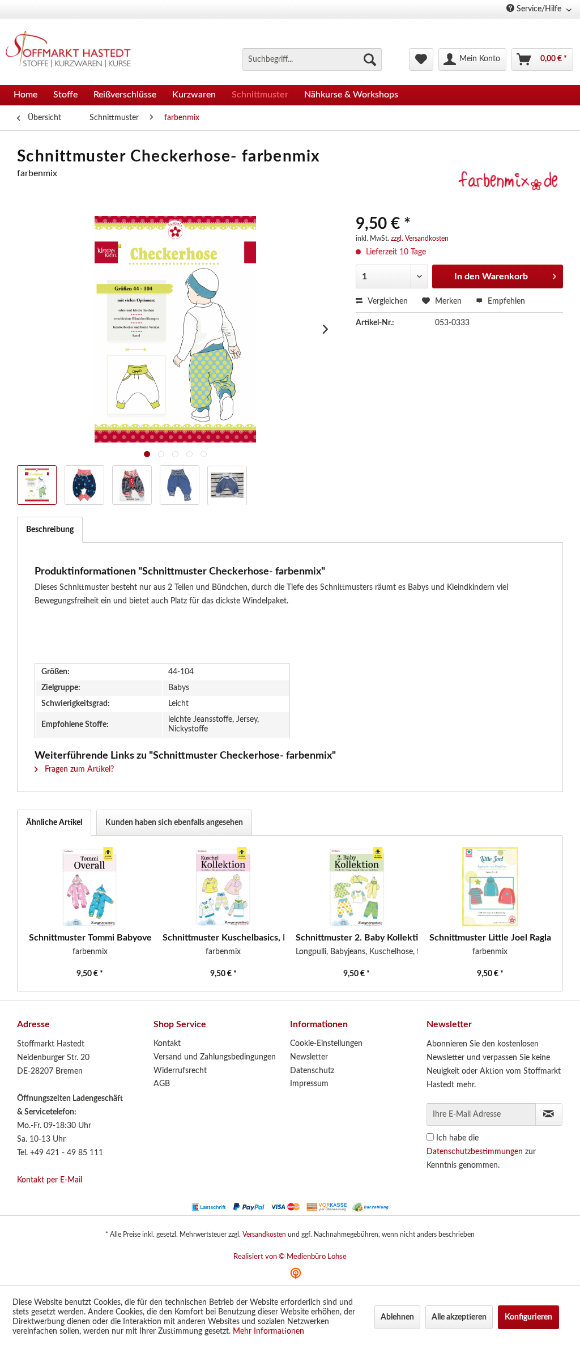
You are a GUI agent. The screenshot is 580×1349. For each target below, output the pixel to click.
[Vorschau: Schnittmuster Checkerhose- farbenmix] (84, 485)
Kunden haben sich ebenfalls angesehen (174, 823)
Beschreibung (50, 530)
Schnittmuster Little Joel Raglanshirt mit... (490, 937)
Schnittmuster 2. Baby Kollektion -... (357, 937)
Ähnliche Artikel (54, 823)
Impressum (309, 1084)
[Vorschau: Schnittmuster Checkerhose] (37, 485)
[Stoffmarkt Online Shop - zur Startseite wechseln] (73, 51)
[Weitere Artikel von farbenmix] (508, 185)
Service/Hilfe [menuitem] (539, 9)
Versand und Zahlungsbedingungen (214, 1057)
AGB (161, 1084)
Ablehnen (397, 1317)
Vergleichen (386, 301)
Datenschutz (312, 1071)
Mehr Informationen (268, 1331)
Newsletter (309, 1057)
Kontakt (167, 1044)
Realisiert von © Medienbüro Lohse (290, 1257)
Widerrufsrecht (180, 1071)
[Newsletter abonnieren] (548, 1114)
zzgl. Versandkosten (420, 238)
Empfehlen (505, 301)
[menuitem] (312, 59)
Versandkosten (264, 1234)
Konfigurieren (528, 1317)
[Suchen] (370, 59)
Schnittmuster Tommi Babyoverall (90, 937)
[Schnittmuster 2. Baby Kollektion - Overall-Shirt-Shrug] (357, 886)
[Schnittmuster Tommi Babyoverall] (90, 886)
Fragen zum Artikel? (78, 769)
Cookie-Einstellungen (326, 1044)
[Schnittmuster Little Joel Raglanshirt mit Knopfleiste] (490, 886)
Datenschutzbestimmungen (475, 1152)
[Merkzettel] (421, 59)
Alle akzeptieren (459, 1317)
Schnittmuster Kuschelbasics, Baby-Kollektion (224, 937)
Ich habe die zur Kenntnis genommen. (481, 1151)
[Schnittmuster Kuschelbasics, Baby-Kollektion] (224, 886)
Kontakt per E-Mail (49, 1180)
